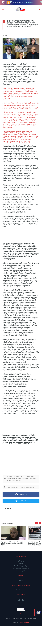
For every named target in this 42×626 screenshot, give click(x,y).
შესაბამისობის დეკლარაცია (21, 566)
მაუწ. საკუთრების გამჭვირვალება (21, 568)
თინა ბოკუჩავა (23, 479)
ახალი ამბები (20, 487)
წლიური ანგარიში (21, 571)
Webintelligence (24, 622)
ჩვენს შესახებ (21, 561)
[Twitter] (23, 599)
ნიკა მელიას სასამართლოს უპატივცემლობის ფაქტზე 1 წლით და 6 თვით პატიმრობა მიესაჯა (13, 543)
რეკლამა (21, 580)
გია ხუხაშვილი (28, 477)
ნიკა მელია (16, 480)
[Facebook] (19, 599)
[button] (3, 9)
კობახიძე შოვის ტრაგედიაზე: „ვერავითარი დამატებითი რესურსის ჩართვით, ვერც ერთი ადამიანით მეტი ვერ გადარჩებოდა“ (21, 105)
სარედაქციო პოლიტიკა (21, 589)
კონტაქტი (21, 563)
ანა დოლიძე (17, 477)
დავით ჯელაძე (12, 479)
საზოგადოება (30, 487)
